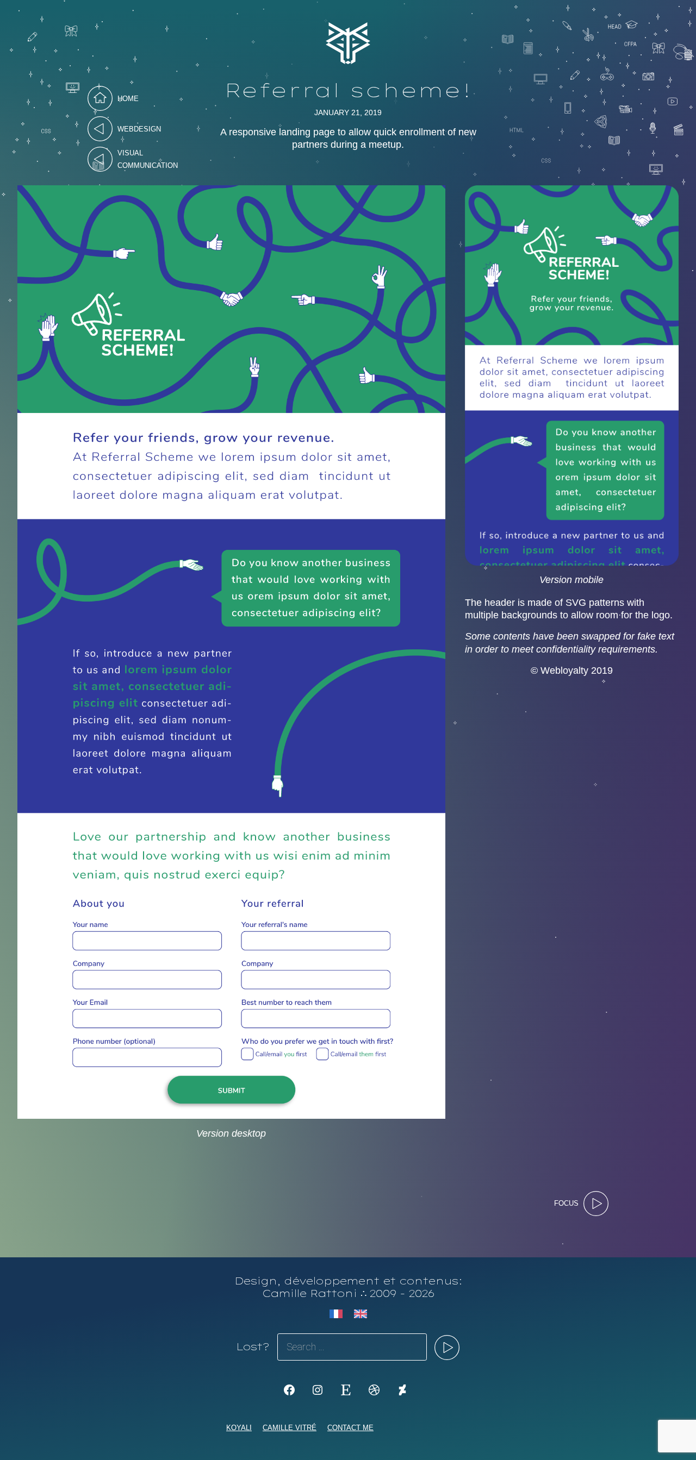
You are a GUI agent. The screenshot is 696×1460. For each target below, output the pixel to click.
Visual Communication (147, 159)
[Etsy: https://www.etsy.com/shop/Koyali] (346, 1390)
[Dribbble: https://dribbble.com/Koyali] (374, 1390)
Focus (566, 1203)
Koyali (239, 1428)
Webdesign (139, 129)
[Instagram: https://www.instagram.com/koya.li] (317, 1390)
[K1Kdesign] (289, 1390)
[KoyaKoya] (402, 1390)
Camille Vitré (289, 1428)
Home (128, 99)
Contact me (350, 1428)
